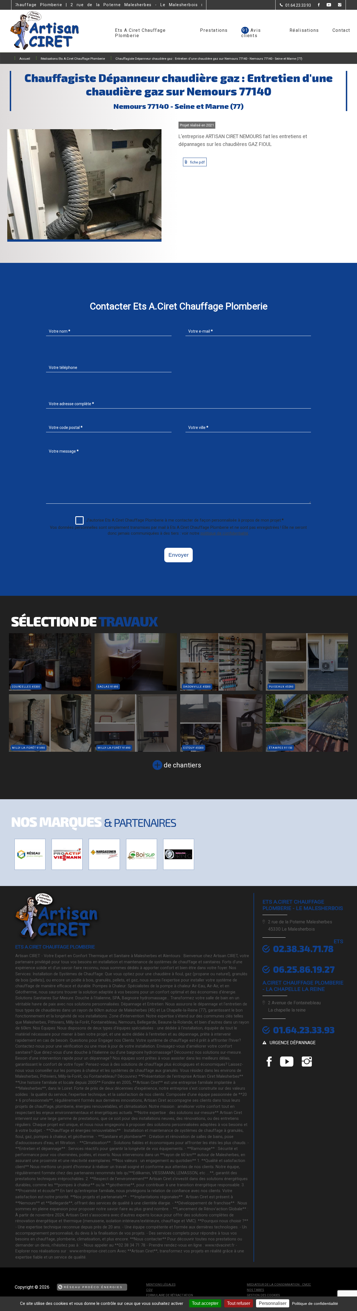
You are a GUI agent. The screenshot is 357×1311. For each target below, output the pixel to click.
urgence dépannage (292, 1042)
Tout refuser (238, 1303)
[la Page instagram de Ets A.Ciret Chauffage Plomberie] (336, 5)
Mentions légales (160, 1284)
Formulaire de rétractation (169, 1295)
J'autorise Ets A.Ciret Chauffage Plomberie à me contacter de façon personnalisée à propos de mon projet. (185, 520)
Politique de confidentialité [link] (315, 1303)
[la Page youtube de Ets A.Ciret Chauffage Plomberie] (325, 5)
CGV (149, 1290)
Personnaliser (272, 1303)
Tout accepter (205, 1303)
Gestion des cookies (263, 1295)
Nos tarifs (255, 1290)
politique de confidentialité (224, 533)
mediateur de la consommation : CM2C (279, 1284)
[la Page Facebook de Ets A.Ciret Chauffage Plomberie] (315, 5)
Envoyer (178, 555)
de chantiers (182, 765)
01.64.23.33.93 (304, 1029)
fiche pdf (197, 162)
